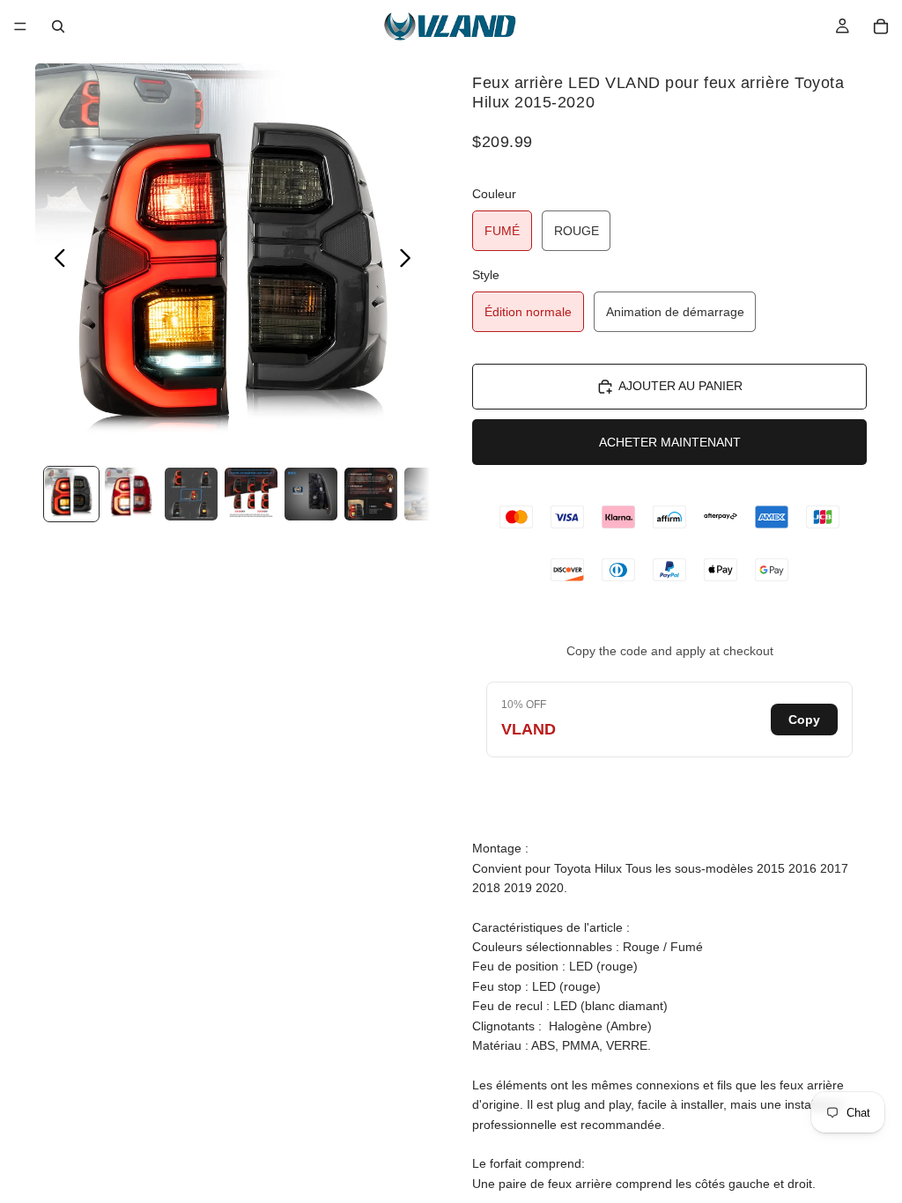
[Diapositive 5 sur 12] (311, 494)
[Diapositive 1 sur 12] (71, 494)
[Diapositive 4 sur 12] (251, 494)
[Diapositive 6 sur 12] (370, 494)
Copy (804, 719)
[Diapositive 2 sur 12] (131, 494)
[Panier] (880, 26)
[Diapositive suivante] (410, 260)
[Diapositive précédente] (55, 260)
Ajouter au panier (680, 386)
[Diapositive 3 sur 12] (191, 494)
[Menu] (20, 26)
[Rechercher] (58, 26)
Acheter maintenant (670, 442)
